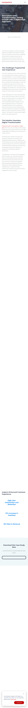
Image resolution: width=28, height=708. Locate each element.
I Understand (19, 702)
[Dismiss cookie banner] (23, 694)
